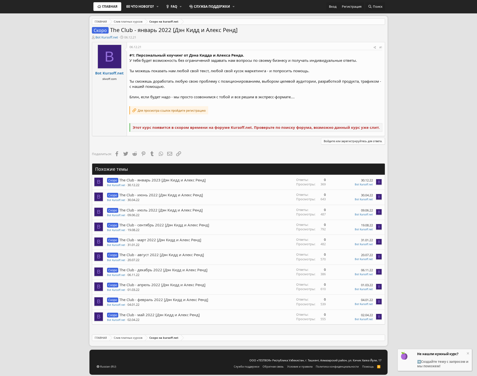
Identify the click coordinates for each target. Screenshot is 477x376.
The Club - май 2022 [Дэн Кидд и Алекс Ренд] (159, 314)
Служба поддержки (246, 366)
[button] (157, 6)
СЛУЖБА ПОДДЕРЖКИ (212, 6)
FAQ (174, 6)
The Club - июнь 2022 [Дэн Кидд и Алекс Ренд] (161, 194)
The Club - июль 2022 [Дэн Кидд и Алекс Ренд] (161, 209)
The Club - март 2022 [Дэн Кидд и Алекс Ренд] (160, 239)
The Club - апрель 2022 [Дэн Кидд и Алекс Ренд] (162, 284)
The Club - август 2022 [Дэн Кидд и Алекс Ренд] (161, 254)
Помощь (368, 366)
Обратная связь (273, 366)
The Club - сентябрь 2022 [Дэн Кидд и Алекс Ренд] (164, 224)
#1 (380, 47)
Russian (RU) (107, 366)
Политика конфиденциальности (337, 366)
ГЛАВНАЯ (110, 6)
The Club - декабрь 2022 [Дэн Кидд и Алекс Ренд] (163, 269)
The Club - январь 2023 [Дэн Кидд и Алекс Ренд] (162, 179)
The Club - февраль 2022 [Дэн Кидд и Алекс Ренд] (163, 299)
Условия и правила (300, 366)
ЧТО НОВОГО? (142, 6)
